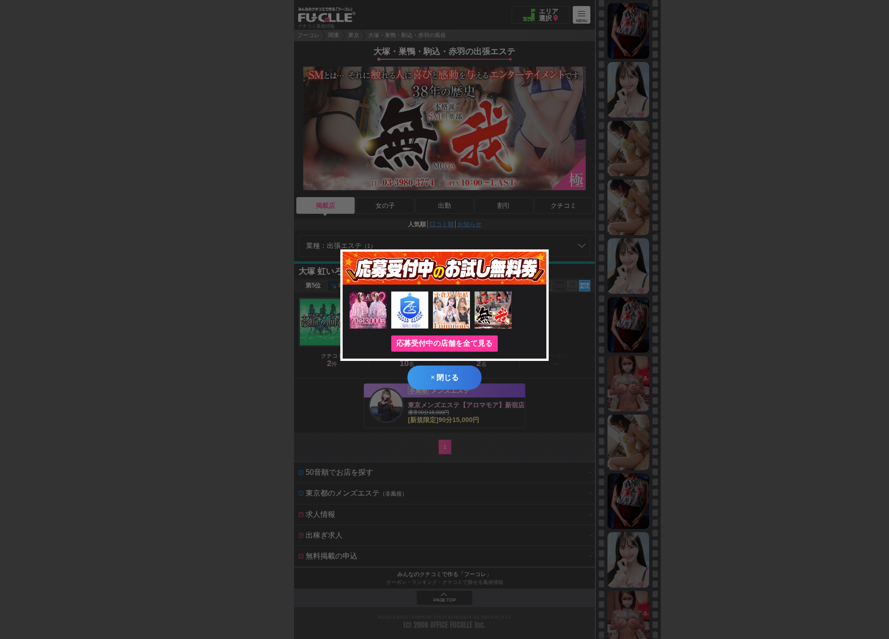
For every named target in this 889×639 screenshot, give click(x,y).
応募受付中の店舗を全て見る (444, 343)
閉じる (445, 377)
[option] (628, 31)
